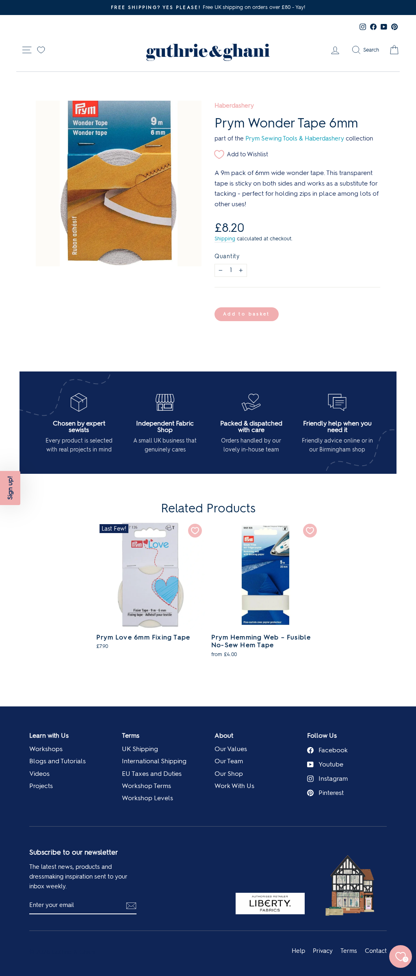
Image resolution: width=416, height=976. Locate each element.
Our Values (230, 749)
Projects (41, 786)
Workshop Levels (147, 798)
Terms (130, 735)
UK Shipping (140, 749)
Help (298, 950)
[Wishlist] (41, 49)
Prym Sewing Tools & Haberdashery (294, 138)
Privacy (323, 950)
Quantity (227, 256)
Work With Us (234, 786)
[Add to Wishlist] (195, 530)
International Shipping (154, 761)
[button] (10, 488)
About (223, 735)
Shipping (224, 238)
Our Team (228, 761)
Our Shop (228, 773)
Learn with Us (49, 735)
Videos (39, 773)
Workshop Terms (146, 786)
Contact (376, 950)
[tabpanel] (150, 589)
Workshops (46, 749)
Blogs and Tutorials (57, 761)
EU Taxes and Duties (152, 773)
